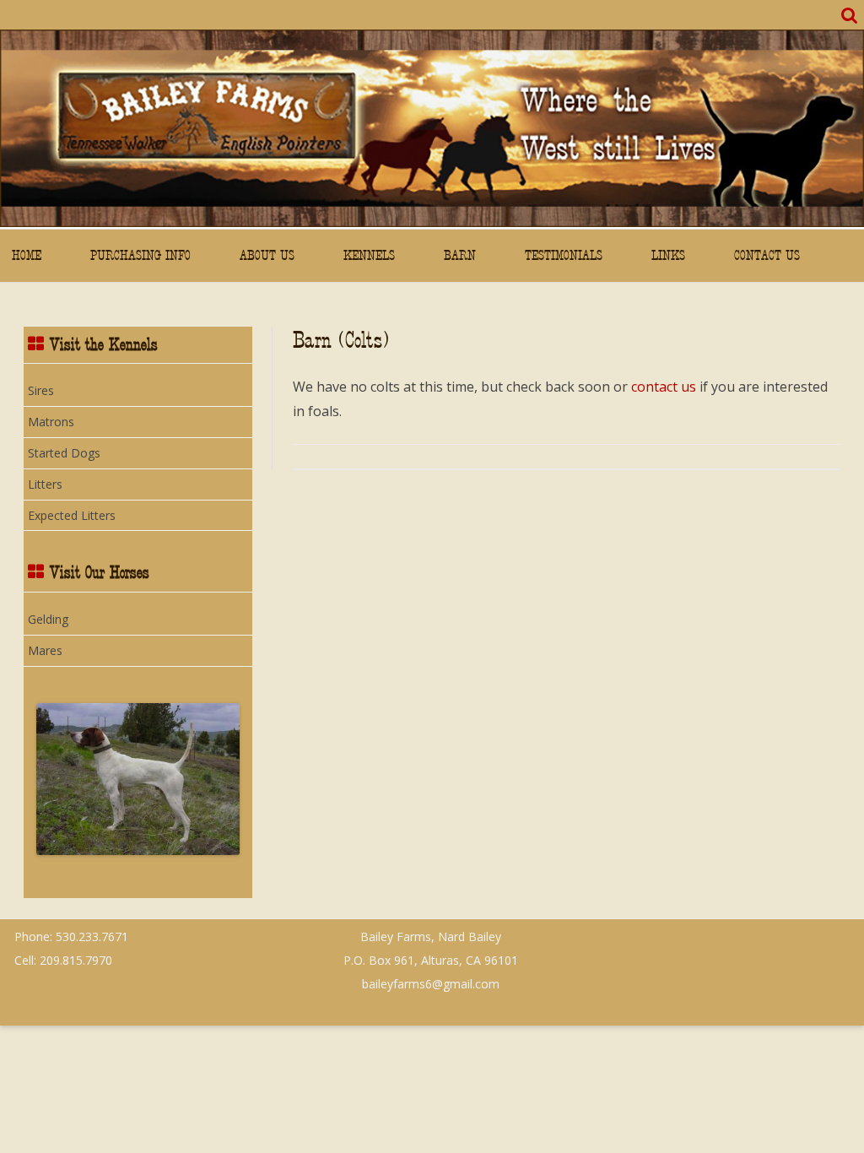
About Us (267, 255)
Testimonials (563, 255)
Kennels (369, 255)
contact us (663, 386)
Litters (45, 484)
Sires (41, 390)
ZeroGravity (790, 928)
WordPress (830, 936)
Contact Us (767, 255)
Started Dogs (64, 453)
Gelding (48, 619)
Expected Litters (72, 515)
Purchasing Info (140, 255)
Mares (45, 650)
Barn (460, 255)
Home (26, 255)
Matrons (51, 422)
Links (668, 255)
